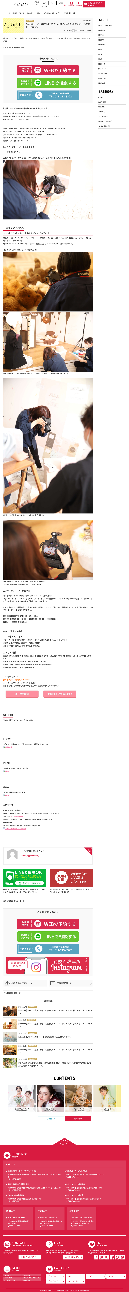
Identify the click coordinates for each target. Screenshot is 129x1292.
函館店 (100, 59)
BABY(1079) (102, 102)
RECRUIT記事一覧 (64, 983)
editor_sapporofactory (83, 30)
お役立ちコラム (102, 73)
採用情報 (79, 5)
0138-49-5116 (78, 1226)
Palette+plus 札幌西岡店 (75, 1184)
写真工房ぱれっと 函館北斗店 (81, 1217)
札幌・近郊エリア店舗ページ (21, 983)
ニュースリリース (10, 1280)
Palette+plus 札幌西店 (16, 1195)
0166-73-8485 (15, 1226)
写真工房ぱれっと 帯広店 (48, 1217)
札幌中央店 (101, 30)
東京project (102, 68)
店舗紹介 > (51, 1119)
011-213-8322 (17, 816)
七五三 (60, 3)
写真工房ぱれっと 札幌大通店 (18, 1184)
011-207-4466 (15, 1179)
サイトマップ (9, 1277)
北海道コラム (102, 78)
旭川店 (100, 49)
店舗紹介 (71, 5)
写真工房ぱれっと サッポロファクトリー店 (22, 1171)
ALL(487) (101, 97)
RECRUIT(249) (103, 116)
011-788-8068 (73, 1201)
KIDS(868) (101, 111)
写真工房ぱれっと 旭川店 (16, 1217)
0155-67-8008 (47, 1226)
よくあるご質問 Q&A (72, 1257)
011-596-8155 (73, 1177)
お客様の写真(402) (104, 126)
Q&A (64, 5)
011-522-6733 (15, 1190)
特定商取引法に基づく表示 (32, 1277)
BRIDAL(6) (101, 107)
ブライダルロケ (53, 1281)
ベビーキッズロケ (74, 1281)
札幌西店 (14, 13)
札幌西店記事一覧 (13, 993)
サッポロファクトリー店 (105, 25)
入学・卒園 (43, 6)
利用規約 (27, 1280)
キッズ (111, 1276)
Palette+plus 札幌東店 (74, 1195)
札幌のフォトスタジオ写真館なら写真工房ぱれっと (62, 1290)
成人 (44, 3)
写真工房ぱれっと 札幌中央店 (76, 1171)
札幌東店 (101, 40)
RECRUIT (21, 13)
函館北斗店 (101, 64)
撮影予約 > (78, 1119)
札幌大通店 (101, 83)
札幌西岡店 (101, 44)
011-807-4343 (73, 1190)
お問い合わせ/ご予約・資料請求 (95, 4)
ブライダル (36, 3)
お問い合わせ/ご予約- (29, 1257)
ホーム (8, 13)
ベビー (52, 3)
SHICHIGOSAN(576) (105, 121)
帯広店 (100, 54)
